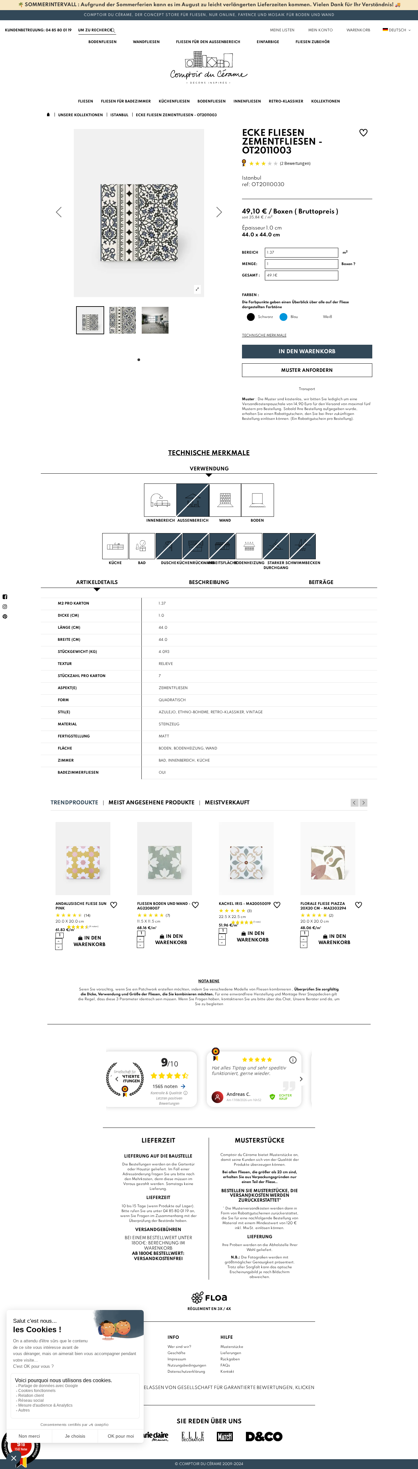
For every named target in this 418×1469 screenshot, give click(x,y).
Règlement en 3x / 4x (209, 1309)
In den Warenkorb (307, 352)
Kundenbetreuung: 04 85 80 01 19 (38, 30)
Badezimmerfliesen (78, 773)
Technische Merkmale (264, 336)
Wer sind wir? (179, 1347)
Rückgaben (230, 1359)
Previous (355, 803)
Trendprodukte (74, 802)
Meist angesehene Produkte (151, 802)
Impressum (177, 1359)
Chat (286, 999)
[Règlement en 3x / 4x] (209, 1298)
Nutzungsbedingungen (187, 1365)
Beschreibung (209, 582)
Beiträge (321, 582)
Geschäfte (176, 1353)
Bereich (250, 253)
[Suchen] (113, 30)
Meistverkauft (227, 802)
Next (363, 803)
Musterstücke (231, 1347)
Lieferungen (230, 1353)
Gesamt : (251, 275)
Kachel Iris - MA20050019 (245, 904)
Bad (162, 761)
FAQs (225, 1365)
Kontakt (227, 1372)
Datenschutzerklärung (186, 1372)
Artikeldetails (97, 582)
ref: (246, 184)
